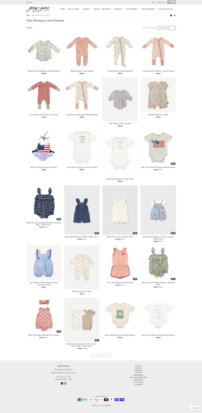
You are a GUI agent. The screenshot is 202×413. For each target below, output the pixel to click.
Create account (161, 2)
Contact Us (68, 369)
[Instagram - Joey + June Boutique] (174, 15)
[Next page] (108, 355)
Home (28, 15)
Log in (153, 2)
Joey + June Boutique (104, 405)
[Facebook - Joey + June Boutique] (171, 15)
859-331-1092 (59, 369)
